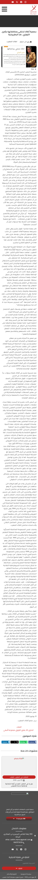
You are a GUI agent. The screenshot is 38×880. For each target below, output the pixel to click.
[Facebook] (21, 2)
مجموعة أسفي (9, 730)
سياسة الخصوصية (26, 874)
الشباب (19, 727)
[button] (32, 742)
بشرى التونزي (20, 730)
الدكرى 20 (29, 730)
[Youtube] (13, 2)
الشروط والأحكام (12, 874)
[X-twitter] (17, 2)
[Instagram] (25, 2)
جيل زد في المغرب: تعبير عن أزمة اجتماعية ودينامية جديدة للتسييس (19, 784)
